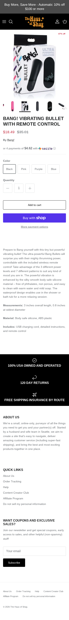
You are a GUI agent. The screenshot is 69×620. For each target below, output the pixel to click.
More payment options (34, 226)
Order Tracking (12, 481)
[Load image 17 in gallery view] (34, 64)
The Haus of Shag (18, 607)
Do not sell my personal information (24, 503)
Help (6, 487)
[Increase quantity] (29, 188)
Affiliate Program (13, 498)
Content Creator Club (16, 492)
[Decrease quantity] (7, 188)
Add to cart (34, 204)
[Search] (12, 21)
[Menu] (4, 21)
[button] (34, 148)
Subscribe (14, 562)
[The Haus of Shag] (34, 21)
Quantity (8, 180)
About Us (8, 475)
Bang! (10, 139)
